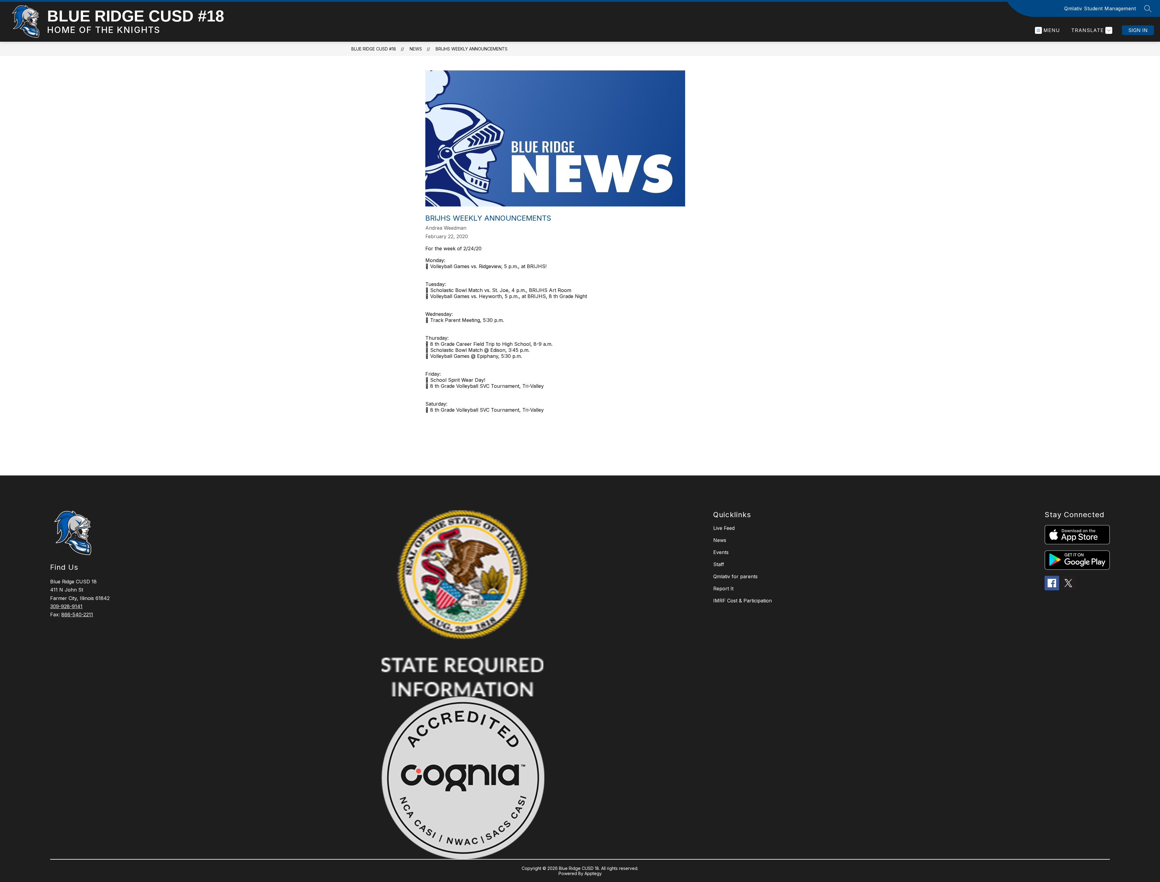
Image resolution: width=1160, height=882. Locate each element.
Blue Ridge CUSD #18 (373, 48)
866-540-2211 (77, 614)
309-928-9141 (66, 606)
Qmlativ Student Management (1100, 8)
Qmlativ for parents (735, 576)
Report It (723, 588)
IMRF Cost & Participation (742, 601)
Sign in (1138, 30)
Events (721, 552)
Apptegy (593, 873)
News (416, 48)
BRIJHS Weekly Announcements (471, 48)
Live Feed (724, 528)
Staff (718, 564)
